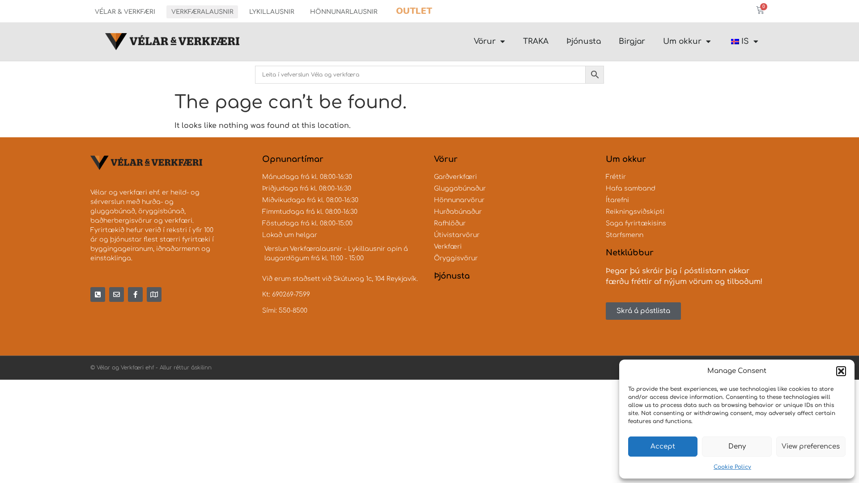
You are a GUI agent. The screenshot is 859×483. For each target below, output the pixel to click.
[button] (841, 371)
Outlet (414, 11)
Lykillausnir (271, 11)
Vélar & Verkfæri (125, 11)
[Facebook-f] (135, 294)
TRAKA (536, 41)
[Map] (154, 294)
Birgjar (632, 41)
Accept (663, 446)
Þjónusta (583, 41)
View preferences (811, 446)
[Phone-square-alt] (97, 294)
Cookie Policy (732, 467)
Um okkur (682, 41)
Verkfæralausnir (202, 11)
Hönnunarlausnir (344, 11)
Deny (737, 446)
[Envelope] (116, 294)
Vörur (485, 41)
